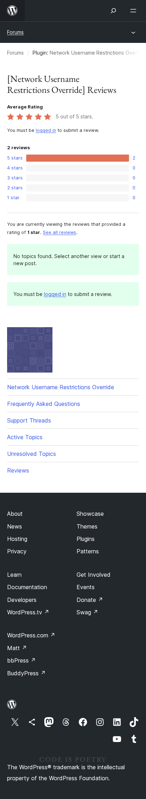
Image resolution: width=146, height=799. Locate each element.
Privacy (17, 551)
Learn (14, 574)
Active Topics (25, 437)
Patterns (88, 551)
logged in (46, 130)
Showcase (90, 513)
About (15, 513)
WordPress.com (31, 635)
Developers (21, 599)
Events (86, 587)
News (14, 526)
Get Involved (94, 574)
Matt (17, 648)
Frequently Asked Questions (43, 403)
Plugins (86, 538)
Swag (87, 612)
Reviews (18, 470)
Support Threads (29, 420)
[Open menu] (134, 10)
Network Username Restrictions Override (60, 387)
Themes (87, 526)
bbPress (21, 660)
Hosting (17, 538)
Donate (90, 599)
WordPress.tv (28, 612)
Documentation (27, 587)
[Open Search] (113, 10)
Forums (15, 32)
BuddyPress (26, 673)
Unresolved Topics (31, 453)
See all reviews (59, 232)
